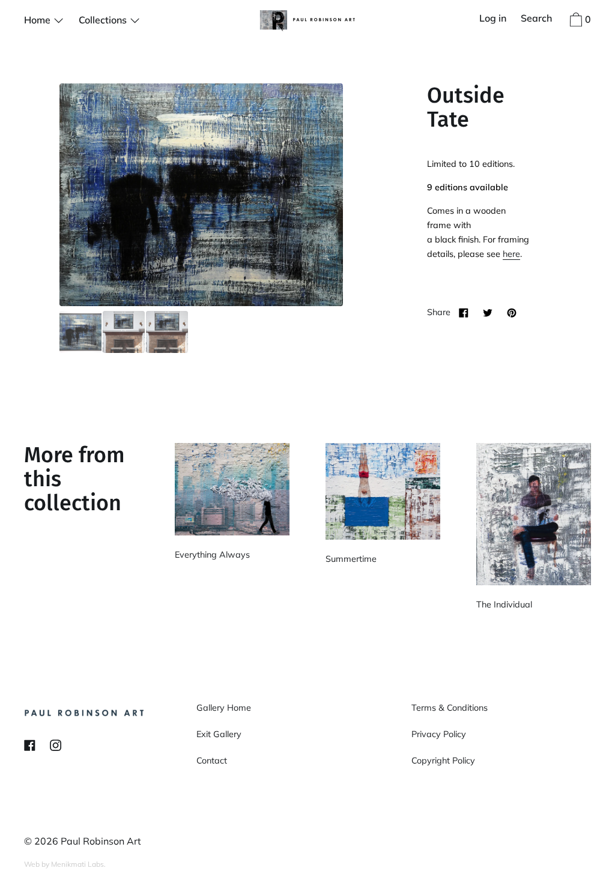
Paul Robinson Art (101, 841)
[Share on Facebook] (463, 312)
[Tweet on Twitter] (487, 312)
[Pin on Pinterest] (512, 312)
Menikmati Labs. (78, 864)
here (511, 254)
